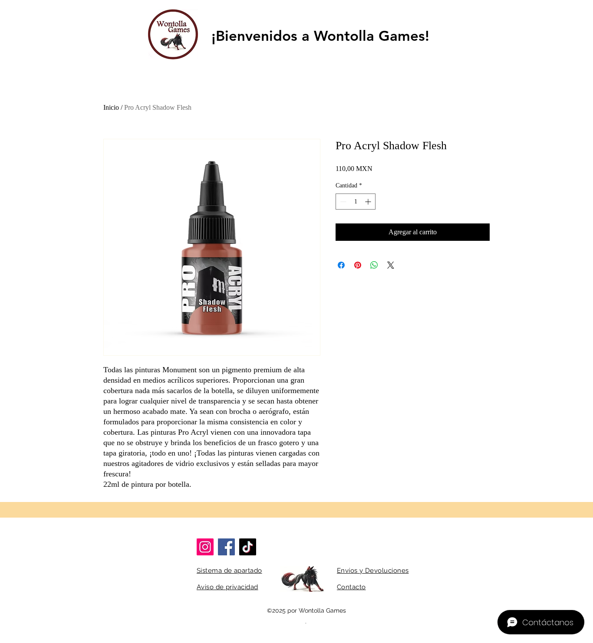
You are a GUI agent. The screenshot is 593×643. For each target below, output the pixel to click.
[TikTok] (247, 546)
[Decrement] (342, 201)
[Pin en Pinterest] (358, 265)
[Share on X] (390, 265)
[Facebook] (226, 546)
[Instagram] (205, 546)
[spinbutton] (355, 201)
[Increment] (368, 201)
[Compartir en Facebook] (341, 265)
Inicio (111, 107)
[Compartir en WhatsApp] (374, 265)
